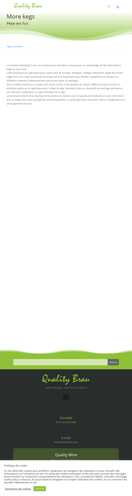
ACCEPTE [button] (39, 488)
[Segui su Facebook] (66, 397)
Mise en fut (17, 23)
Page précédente (15, 46)
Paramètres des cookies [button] (18, 488)
